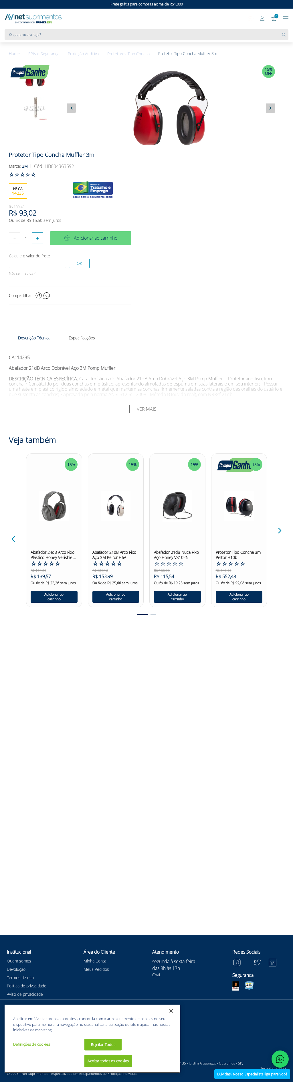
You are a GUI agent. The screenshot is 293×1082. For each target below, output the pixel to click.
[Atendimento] (251, 19)
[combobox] (146, 34)
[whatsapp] (46, 295)
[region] (92, 1039)
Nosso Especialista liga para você (252, 1074)
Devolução (16, 969)
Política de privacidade (26, 986)
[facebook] (38, 295)
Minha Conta (95, 961)
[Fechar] (171, 1011)
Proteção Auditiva (83, 53)
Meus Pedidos (96, 969)
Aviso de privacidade (25, 994)
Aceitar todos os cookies (108, 1060)
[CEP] (37, 263)
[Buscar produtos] (285, 34)
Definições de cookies (31, 1044)
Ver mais (147, 409)
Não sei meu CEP (22, 273)
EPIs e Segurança (43, 53)
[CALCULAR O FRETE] (79, 263)
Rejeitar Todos (103, 1044)
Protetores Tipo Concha (128, 53)
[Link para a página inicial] (18, 53)
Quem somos (19, 961)
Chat (156, 974)
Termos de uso (20, 977)
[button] (13, 539)
